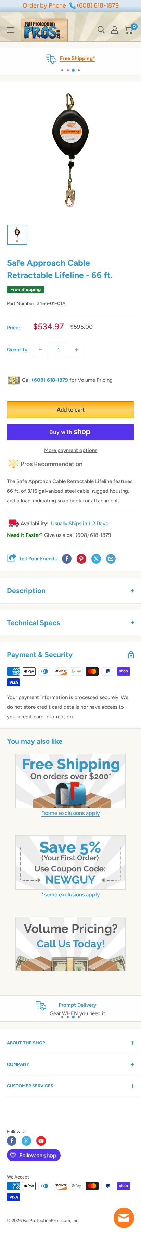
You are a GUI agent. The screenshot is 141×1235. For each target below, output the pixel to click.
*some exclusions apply (70, 813)
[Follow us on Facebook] (11, 1141)
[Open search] (101, 30)
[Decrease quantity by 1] (40, 349)
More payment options (70, 450)
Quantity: (18, 349)
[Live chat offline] (124, 1218)
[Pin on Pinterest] (81, 559)
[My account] (114, 30)
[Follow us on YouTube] (41, 1141)
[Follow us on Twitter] (26, 1141)
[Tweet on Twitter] (96, 559)
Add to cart (71, 409)
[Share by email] (111, 559)
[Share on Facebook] (67, 559)
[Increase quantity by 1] (76, 349)
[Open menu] (10, 30)
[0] (128, 30)
